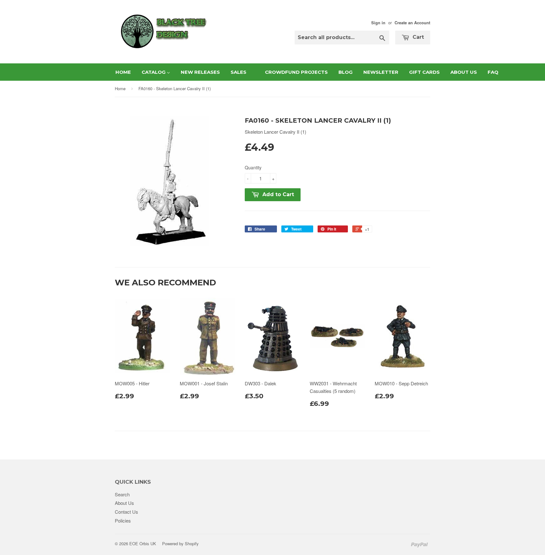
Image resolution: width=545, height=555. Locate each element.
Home (120, 88)
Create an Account (412, 23)
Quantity (253, 167)
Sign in (378, 23)
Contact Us (126, 511)
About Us (124, 503)
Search (122, 494)
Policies (123, 520)
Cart (417, 37)
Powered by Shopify (180, 543)
